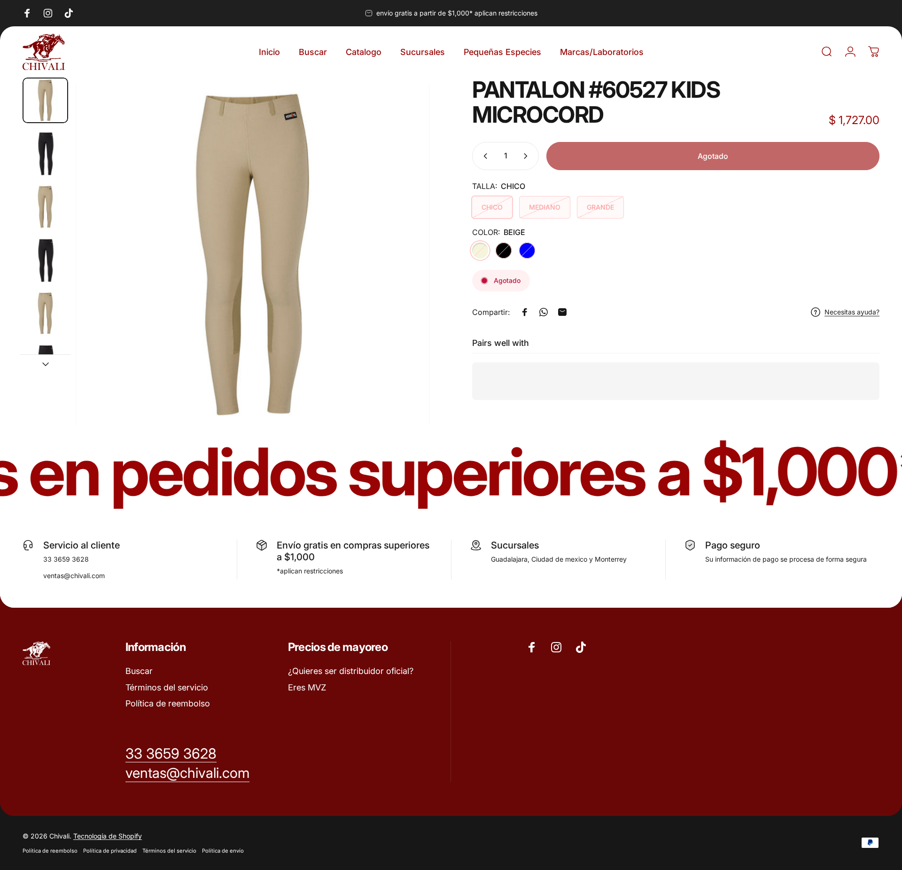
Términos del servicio (166, 687)
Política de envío (223, 850)
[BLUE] (527, 251)
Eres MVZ (307, 687)
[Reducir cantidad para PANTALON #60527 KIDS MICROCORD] (483, 156)
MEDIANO (544, 207)
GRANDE (600, 207)
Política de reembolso (167, 703)
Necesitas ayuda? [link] (851, 312)
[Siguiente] (405, 277)
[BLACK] (504, 251)
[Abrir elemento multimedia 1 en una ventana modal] (253, 255)
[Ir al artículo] (45, 100)
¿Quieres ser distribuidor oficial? (350, 671)
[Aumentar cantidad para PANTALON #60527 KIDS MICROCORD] (527, 156)
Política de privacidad (110, 850)
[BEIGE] (480, 251)
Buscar (139, 671)
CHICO (492, 207)
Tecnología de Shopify (107, 836)
